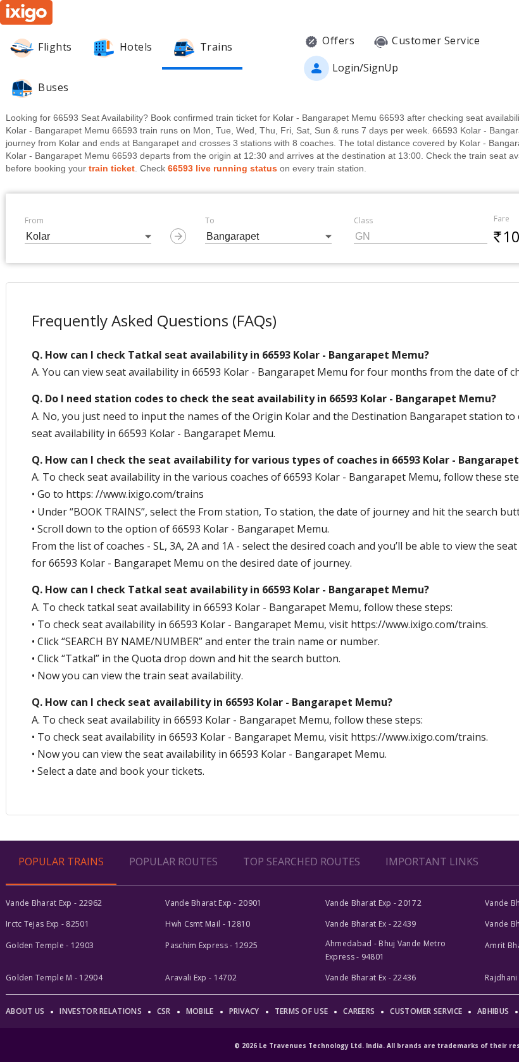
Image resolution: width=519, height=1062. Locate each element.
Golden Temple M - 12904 (54, 977)
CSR (164, 1011)
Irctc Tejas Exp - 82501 (47, 923)
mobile (200, 1011)
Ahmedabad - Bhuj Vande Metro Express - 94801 (385, 949)
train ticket (112, 168)
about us (25, 1011)
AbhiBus (493, 1011)
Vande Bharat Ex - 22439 (370, 923)
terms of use (301, 1011)
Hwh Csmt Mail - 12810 (207, 923)
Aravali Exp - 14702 (201, 977)
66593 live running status (222, 168)
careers (359, 1011)
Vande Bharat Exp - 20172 (373, 903)
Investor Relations (100, 1011)
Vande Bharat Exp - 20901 (213, 903)
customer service (426, 1011)
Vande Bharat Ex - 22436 (370, 977)
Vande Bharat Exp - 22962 (54, 903)
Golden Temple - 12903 (50, 945)
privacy (244, 1011)
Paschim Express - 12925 (211, 945)
